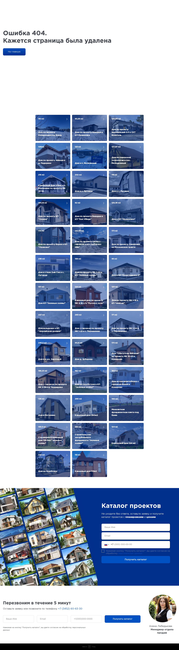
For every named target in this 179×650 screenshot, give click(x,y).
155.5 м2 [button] (42, 427)
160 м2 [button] (78, 427)
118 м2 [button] (114, 175)
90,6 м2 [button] (78, 343)
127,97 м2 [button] (116, 147)
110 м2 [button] (41, 119)
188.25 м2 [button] (42, 371)
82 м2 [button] (77, 203)
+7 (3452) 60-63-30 (70, 609)
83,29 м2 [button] (79, 119)
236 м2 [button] (41, 259)
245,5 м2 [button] (42, 343)
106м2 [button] (41, 147)
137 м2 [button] (41, 287)
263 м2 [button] (78, 315)
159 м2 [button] (78, 259)
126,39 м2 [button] (116, 203)
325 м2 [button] (41, 455)
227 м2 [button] (41, 315)
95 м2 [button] (114, 259)
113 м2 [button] (77, 455)
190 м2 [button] (115, 371)
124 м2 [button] (78, 287)
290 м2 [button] (78, 399)
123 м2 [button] (78, 147)
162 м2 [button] (78, 371)
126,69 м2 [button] (116, 119)
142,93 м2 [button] (79, 231)
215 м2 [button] (41, 175)
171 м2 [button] (114, 315)
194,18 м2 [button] (42, 203)
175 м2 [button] (115, 343)
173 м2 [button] (41, 231)
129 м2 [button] (115, 287)
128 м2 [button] (41, 399)
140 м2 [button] (115, 399)
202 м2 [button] (78, 175)
